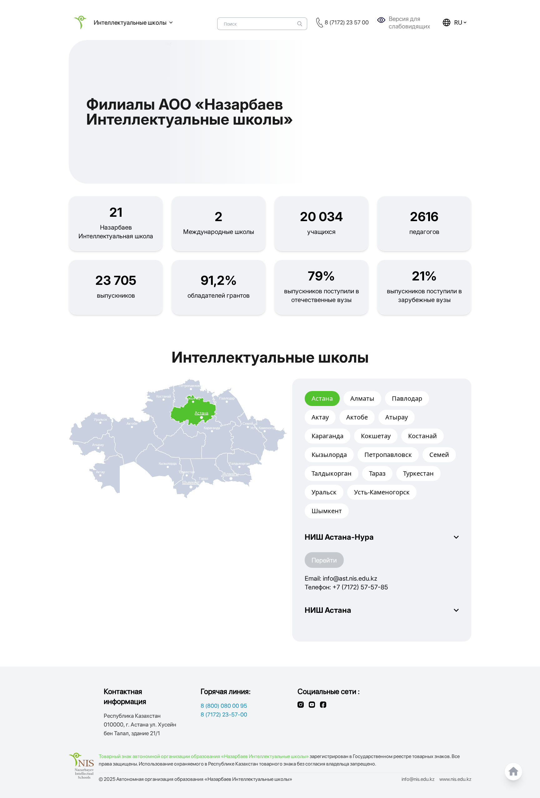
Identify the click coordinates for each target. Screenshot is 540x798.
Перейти (324, 560)
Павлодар (407, 398)
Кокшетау (376, 436)
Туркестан (418, 473)
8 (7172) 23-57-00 (224, 714)
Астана (322, 398)
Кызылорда (329, 454)
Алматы (362, 398)
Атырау (396, 417)
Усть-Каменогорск (382, 492)
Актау (320, 417)
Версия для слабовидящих (409, 22)
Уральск (324, 492)
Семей (439, 454)
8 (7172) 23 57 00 (347, 22)
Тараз (377, 473)
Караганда (327, 436)
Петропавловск (388, 454)
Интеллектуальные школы (130, 22)
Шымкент (327, 511)
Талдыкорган (332, 473)
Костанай (422, 436)
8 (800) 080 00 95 (224, 705)
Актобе (357, 417)
